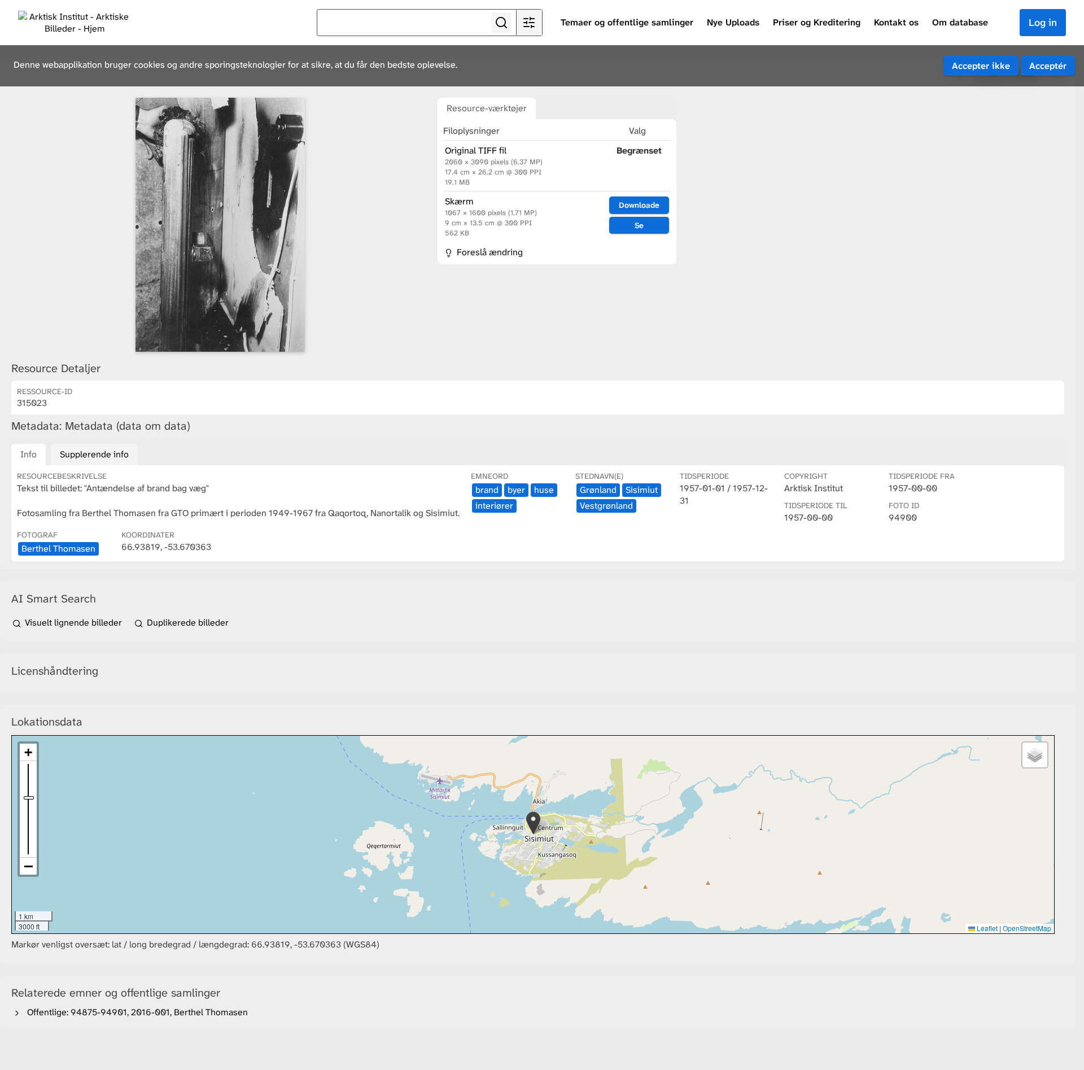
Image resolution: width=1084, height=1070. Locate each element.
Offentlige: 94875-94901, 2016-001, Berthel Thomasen (135, 1012)
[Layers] (1034, 755)
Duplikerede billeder (187, 622)
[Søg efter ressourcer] (501, 22)
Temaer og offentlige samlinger (627, 22)
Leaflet (986, 928)
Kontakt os (896, 22)
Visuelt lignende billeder (73, 622)
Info (28, 454)
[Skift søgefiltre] (529, 23)
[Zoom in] (28, 752)
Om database (960, 22)
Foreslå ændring (488, 252)
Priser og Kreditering (816, 22)
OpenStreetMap (1027, 928)
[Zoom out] (28, 866)
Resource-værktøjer (487, 108)
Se (639, 225)
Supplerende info (94, 454)
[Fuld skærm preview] (220, 225)
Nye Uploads (733, 22)
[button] (533, 823)
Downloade (639, 205)
